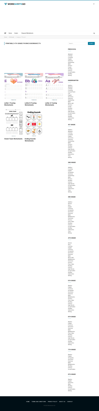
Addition (70, 85)
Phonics (70, 65)
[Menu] (5, 33)
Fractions (70, 208)
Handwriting (71, 62)
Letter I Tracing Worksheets (9, 104)
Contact (70, 401)
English (70, 59)
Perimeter (70, 218)
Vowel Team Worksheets (13, 139)
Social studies (71, 270)
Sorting (70, 114)
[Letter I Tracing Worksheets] (13, 87)
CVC (69, 93)
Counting (70, 57)
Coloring (70, 55)
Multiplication (71, 216)
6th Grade (72, 316)
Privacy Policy (52, 401)
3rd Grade (71, 197)
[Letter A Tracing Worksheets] (54, 87)
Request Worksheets (27, 33)
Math (69, 64)
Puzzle (69, 67)
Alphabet (70, 54)
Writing (70, 75)
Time (69, 155)
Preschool (72, 49)
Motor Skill (70, 257)
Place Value (71, 221)
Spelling (70, 73)
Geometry (70, 96)
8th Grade (72, 374)
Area (69, 205)
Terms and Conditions (39, 401)
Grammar (70, 60)
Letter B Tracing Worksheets (30, 104)
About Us (62, 401)
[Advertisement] (49, 19)
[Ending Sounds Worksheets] (34, 123)
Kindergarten (73, 80)
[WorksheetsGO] (14, 4)
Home (10, 33)
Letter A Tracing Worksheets (51, 104)
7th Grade (72, 349)
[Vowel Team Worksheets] (13, 123)
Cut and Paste (71, 92)
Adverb (70, 203)
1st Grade (71, 124)
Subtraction (71, 118)
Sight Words (71, 111)
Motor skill (70, 103)
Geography (71, 172)
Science (70, 70)
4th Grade (72, 238)
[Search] (94, 33)
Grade (16, 33)
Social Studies (71, 72)
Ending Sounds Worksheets (30, 140)
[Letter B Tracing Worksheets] (34, 87)
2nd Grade (72, 162)
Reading (70, 68)
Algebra (70, 285)
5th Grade (72, 280)
